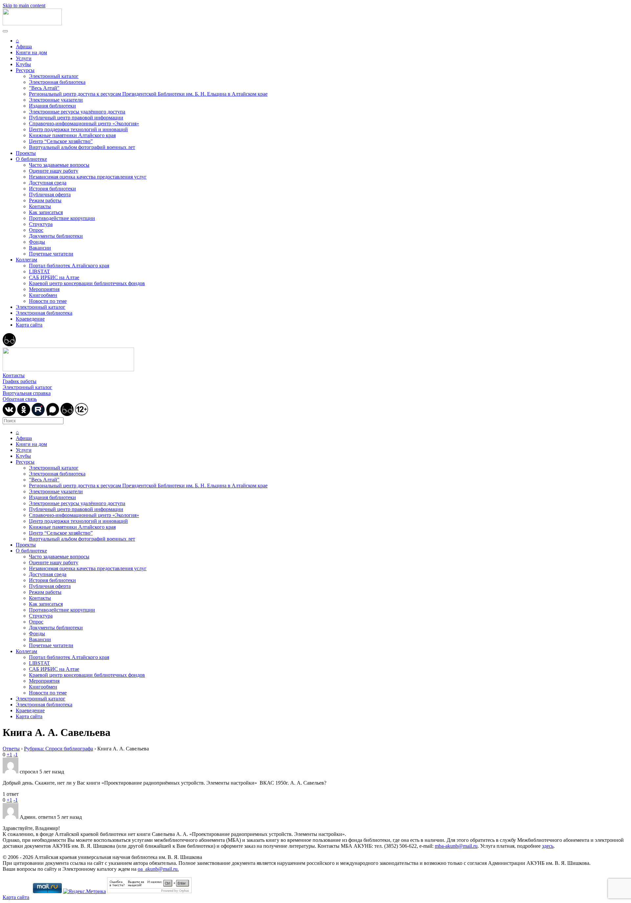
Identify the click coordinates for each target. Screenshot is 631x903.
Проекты (26, 153)
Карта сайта (29, 325)
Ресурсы (25, 70)
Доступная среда (47, 182)
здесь (547, 846)
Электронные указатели (56, 100)
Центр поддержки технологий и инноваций (78, 129)
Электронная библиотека (57, 82)
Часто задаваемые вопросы (59, 165)
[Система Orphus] (149, 891)
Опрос (36, 230)
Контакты (40, 206)
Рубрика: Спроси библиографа (58, 748)
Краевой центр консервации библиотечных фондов (87, 283)
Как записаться (46, 212)
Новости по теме (48, 301)
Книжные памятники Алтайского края (72, 135)
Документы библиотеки (56, 236)
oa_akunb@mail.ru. (158, 869)
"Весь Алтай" (44, 88)
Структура (41, 224)
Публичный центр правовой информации (76, 117)
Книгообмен (43, 295)
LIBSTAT (39, 271)
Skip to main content (24, 5)
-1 (15, 754)
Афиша (24, 46)
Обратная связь (20, 399)
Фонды (37, 242)
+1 (9, 754)
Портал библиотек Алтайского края (69, 265)
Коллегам (26, 259)
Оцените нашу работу (53, 171)
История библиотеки (52, 188)
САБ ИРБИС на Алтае (54, 277)
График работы (19, 381)
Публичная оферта (50, 194)
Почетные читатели (51, 253)
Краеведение (30, 319)
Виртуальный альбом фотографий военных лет (82, 147)
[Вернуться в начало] (32, 23)
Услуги (24, 58)
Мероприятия (44, 289)
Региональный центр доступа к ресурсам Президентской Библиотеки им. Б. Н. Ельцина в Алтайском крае (148, 94)
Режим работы (45, 200)
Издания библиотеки (52, 106)
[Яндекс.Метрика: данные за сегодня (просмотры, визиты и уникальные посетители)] (84, 891)
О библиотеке (31, 159)
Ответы (11, 748)
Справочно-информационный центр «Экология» (84, 123)
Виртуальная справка (27, 393)
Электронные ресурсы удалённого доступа (77, 111)
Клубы (23, 64)
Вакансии (40, 248)
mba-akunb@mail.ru (456, 846)
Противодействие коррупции (62, 218)
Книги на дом (31, 52)
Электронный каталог (54, 76)
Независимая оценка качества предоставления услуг (88, 177)
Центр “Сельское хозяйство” (61, 141)
